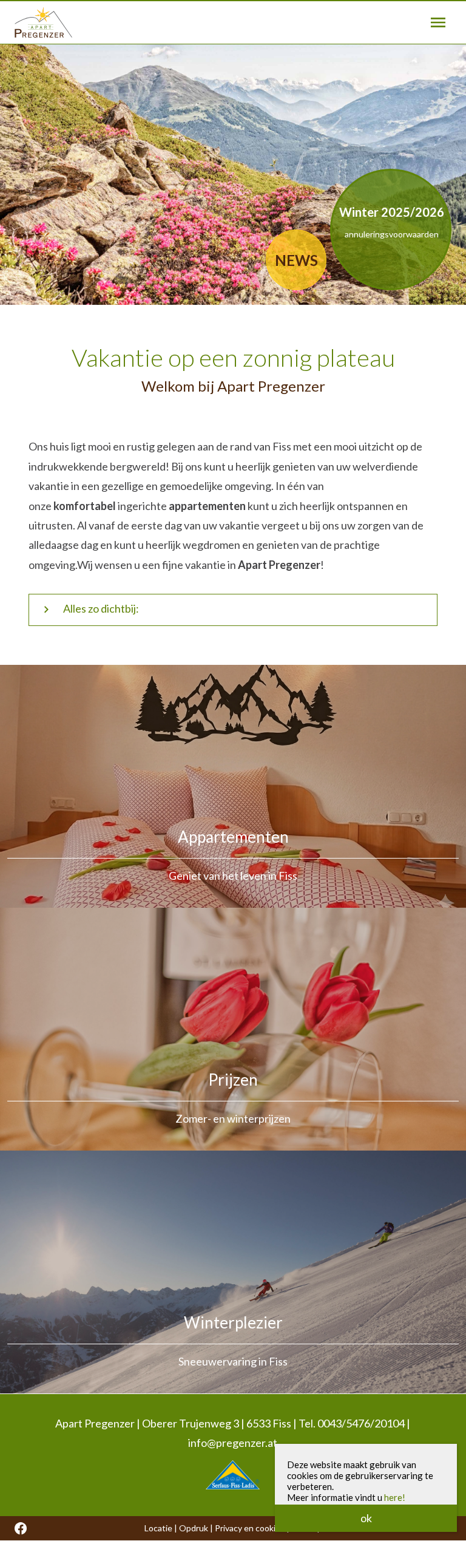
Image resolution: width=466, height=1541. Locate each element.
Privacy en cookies (250, 1528)
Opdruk (193, 1528)
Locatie (158, 1528)
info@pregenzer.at (232, 1442)
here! (394, 1497)
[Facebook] (21, 1528)
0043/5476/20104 (361, 1423)
